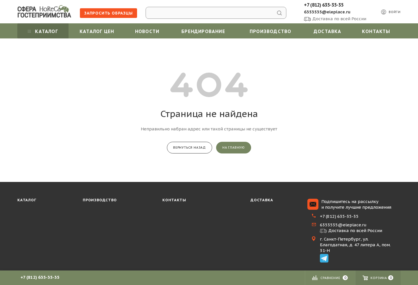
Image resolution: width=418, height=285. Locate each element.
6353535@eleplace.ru (327, 12)
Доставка (262, 200)
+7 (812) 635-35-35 (323, 5)
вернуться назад (189, 147)
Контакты (174, 200)
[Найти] (279, 13)
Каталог (26, 200)
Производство (100, 200)
